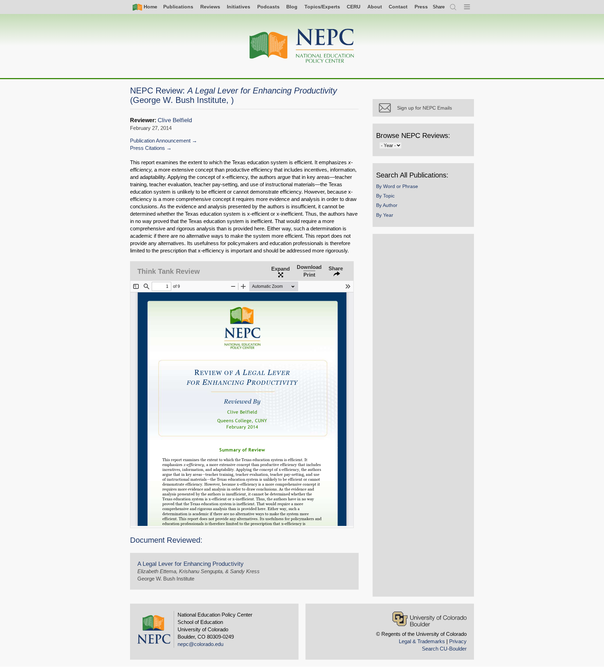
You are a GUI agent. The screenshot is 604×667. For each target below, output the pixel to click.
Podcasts (268, 6)
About (374, 6)
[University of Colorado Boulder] (429, 619)
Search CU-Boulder (444, 649)
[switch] (439, 6)
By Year (384, 215)
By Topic (385, 196)
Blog (291, 6)
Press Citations (147, 148)
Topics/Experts (322, 6)
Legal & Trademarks (422, 641)
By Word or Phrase (397, 186)
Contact (398, 6)
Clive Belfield (175, 120)
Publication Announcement (160, 141)
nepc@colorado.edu (200, 644)
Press (421, 6)
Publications (178, 6)
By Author (386, 205)
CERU (353, 6)
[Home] (302, 46)
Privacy (458, 641)
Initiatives (238, 6)
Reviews (210, 6)
